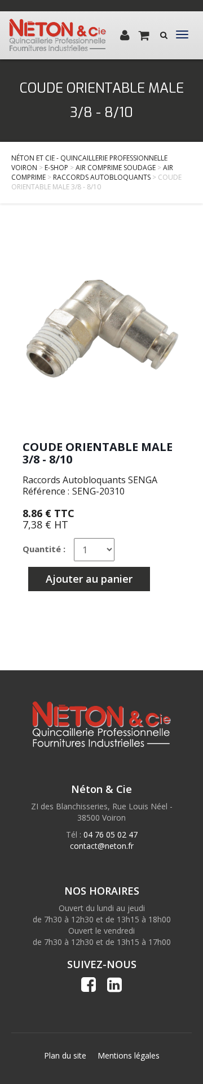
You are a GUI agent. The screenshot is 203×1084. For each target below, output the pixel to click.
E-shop (56, 167)
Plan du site (65, 1055)
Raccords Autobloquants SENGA (90, 480)
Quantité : (44, 548)
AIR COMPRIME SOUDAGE (116, 167)
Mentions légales (129, 1055)
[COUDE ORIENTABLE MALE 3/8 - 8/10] (101, 328)
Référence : (46, 491)
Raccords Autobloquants (102, 177)
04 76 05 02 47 (110, 834)
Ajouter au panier (89, 579)
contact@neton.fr (102, 845)
